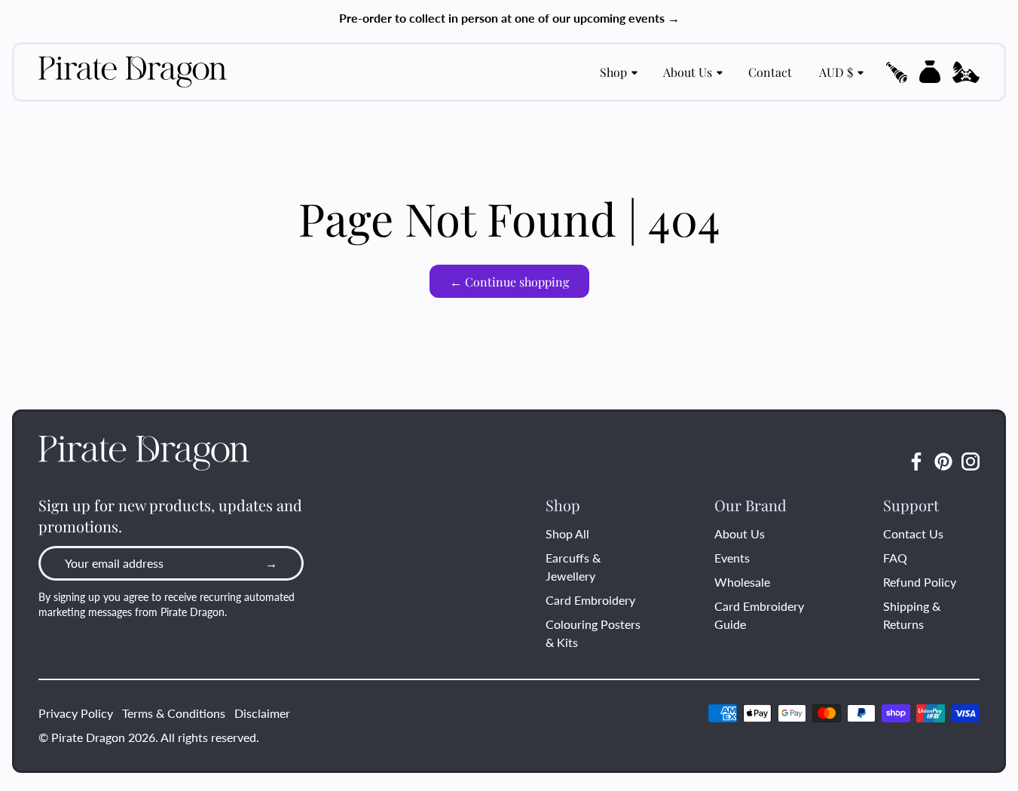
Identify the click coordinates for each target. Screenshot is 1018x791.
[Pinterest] (943, 461)
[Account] (966, 72)
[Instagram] (970, 461)
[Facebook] (916, 461)
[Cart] (929, 71)
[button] (896, 72)
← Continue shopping (509, 282)
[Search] (896, 72)
